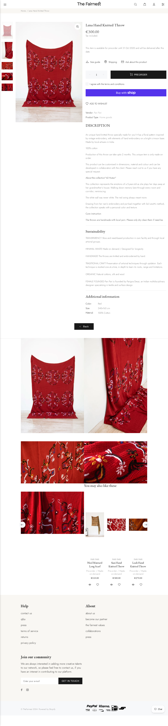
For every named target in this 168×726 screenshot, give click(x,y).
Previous (22, 525)
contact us (26, 613)
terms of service (29, 631)
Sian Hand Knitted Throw (116, 564)
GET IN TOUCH (70, 681)
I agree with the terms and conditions (107, 84)
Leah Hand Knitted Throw (138, 564)
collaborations (93, 631)
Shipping (113, 62)
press (23, 625)
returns (24, 637)
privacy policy (28, 643)
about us (90, 613)
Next (146, 525)
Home (23, 10)
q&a (23, 619)
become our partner (96, 619)
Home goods (105, 117)
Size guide (95, 62)
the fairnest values (95, 625)
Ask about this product (136, 62)
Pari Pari (98, 112)
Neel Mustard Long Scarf (94, 564)
